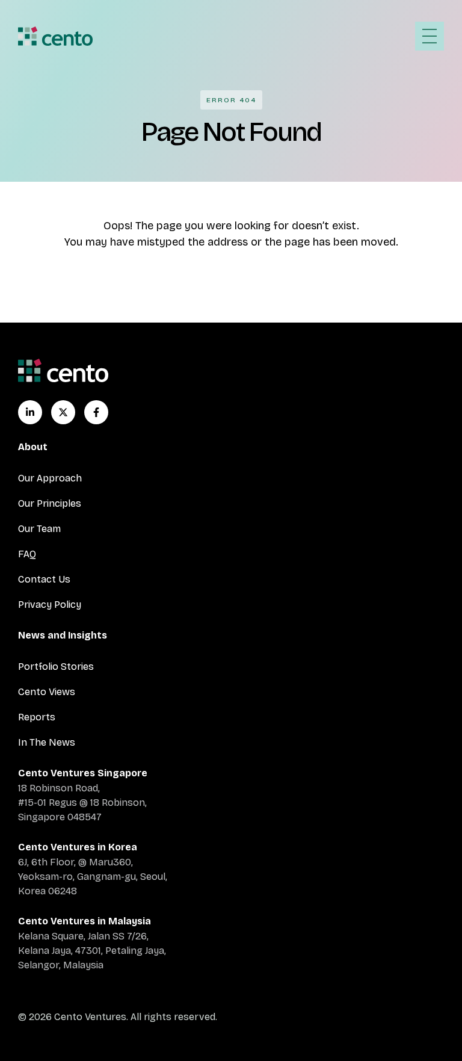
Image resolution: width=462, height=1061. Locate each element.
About (33, 447)
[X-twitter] (63, 412)
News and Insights (62, 635)
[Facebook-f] (96, 412)
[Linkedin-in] (30, 412)
